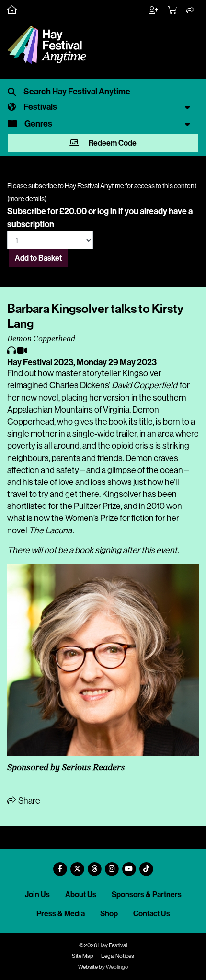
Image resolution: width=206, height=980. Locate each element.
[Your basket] (173, 10)
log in (107, 211)
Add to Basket (38, 258)
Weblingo (117, 967)
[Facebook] (60, 865)
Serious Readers (93, 768)
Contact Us (151, 913)
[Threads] (94, 865)
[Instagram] (111, 865)
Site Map (82, 956)
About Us (80, 894)
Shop (109, 913)
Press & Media (60, 913)
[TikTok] (146, 865)
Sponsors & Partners (147, 894)
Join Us (37, 894)
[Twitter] (77, 865)
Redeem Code (112, 143)
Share (28, 801)
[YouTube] (128, 865)
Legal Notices (117, 956)
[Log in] (154, 10)
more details (27, 199)
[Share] (191, 10)
